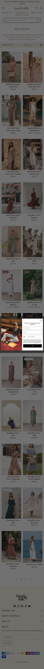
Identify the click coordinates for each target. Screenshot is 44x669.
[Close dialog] (41, 320)
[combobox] (25, 336)
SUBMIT (32, 345)
